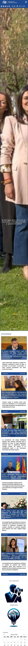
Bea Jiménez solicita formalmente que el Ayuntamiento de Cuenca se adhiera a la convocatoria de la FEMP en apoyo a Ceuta (14, 394)
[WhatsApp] (5, 6)
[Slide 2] (17, 329)
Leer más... (23, 373)
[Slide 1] (14, 329)
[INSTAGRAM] (3, 6)
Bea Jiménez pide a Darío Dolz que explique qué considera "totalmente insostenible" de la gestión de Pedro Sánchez (14, 556)
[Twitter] (1, 6)
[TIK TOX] (9, 6)
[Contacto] (14, 6)
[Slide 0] (11, 329)
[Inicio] (12, 6)
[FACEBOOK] (7, 6)
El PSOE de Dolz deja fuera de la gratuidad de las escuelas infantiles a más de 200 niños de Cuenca (14, 432)
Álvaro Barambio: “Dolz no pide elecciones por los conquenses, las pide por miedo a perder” (14, 476)
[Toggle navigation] (26, 2)
